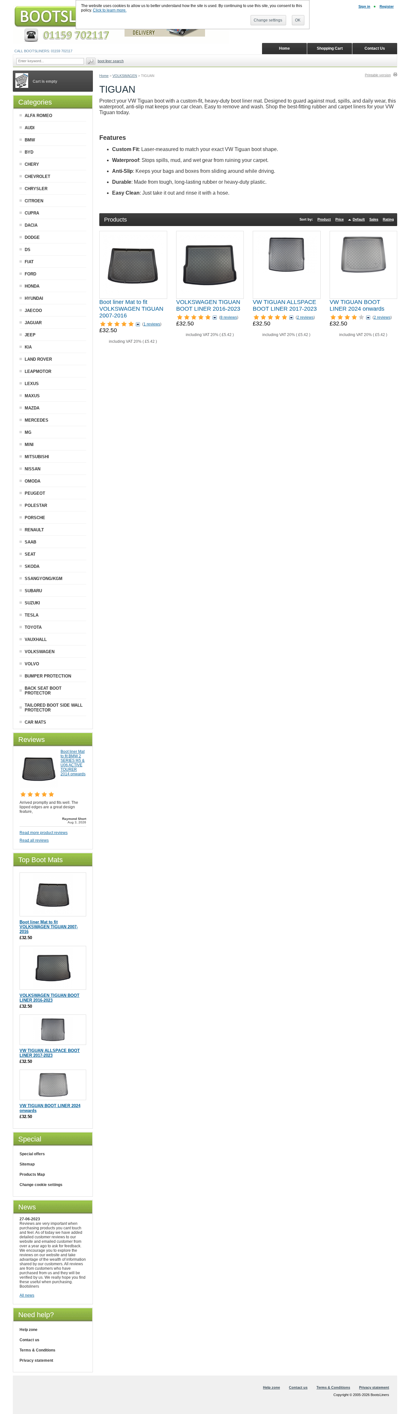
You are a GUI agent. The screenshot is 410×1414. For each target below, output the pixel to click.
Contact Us (375, 48)
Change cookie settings (41, 1185)
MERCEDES (36, 420)
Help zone (28, 1329)
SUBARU (33, 590)
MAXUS (32, 395)
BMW (30, 140)
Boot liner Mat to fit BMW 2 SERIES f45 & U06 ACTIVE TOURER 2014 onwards (73, 762)
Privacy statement (36, 1360)
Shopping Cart (330, 48)
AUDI (30, 127)
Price (339, 219)
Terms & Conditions (37, 1350)
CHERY (32, 164)
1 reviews (152, 324)
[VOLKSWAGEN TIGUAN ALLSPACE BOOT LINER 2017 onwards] (286, 264)
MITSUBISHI (37, 456)
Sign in (364, 6)
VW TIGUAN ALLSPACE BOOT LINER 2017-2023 (285, 305)
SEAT (30, 554)
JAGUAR (33, 322)
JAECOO (33, 310)
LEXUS (32, 383)
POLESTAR (36, 505)
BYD (29, 152)
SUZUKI (32, 603)
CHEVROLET (37, 176)
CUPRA (32, 213)
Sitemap (27, 1164)
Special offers (32, 1154)
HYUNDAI (34, 298)
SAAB (30, 542)
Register (387, 6)
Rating (388, 219)
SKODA (32, 566)
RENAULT (34, 529)
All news (27, 1295)
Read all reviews (34, 840)
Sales (373, 219)
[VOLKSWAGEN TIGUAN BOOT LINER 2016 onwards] (209, 264)
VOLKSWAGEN (124, 76)
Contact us (29, 1340)
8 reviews (228, 317)
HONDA (32, 286)
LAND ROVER (38, 359)
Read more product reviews (44, 832)
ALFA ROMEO (38, 115)
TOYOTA (33, 627)
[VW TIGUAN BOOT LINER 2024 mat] (363, 264)
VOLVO (32, 663)
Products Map (32, 1174)
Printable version (378, 75)
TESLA (31, 615)
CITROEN (34, 200)
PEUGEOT (35, 493)
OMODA (32, 481)
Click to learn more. (110, 10)
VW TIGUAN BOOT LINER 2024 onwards (357, 305)
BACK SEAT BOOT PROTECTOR (43, 690)
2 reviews (305, 317)
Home (104, 76)
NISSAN (32, 469)
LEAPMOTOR (38, 371)
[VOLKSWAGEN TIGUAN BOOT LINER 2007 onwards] (133, 264)
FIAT (29, 261)
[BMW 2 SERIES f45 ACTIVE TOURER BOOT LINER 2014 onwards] (39, 786)
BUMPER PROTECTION (48, 676)
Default (359, 219)
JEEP (30, 334)
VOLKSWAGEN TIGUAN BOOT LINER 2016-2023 (208, 305)
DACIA (31, 225)
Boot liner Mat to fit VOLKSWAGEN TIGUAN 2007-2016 (131, 309)
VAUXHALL (36, 639)
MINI (29, 444)
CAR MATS (35, 722)
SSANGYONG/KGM (43, 578)
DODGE (32, 237)
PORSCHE (35, 517)
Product (324, 219)
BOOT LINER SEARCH (111, 61)
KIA (28, 347)
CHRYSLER (36, 188)
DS (27, 249)
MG (28, 432)
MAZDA (32, 408)
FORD (30, 274)
